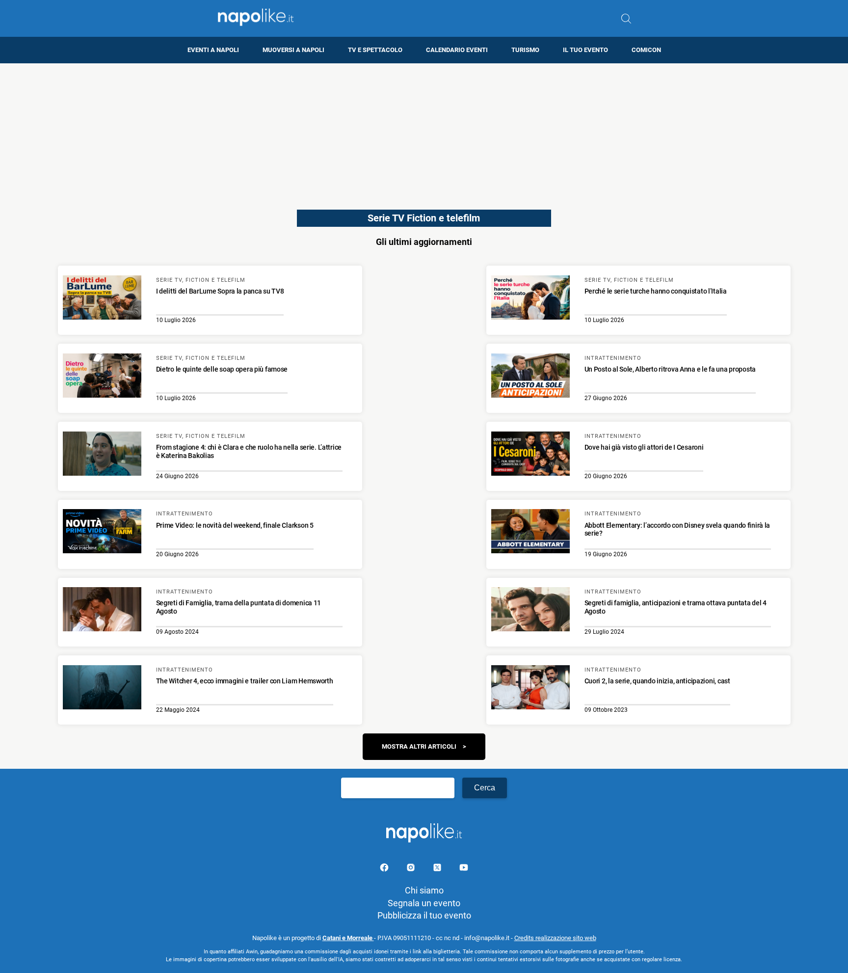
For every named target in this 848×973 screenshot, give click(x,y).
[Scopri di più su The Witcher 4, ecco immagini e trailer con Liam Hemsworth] (102, 688)
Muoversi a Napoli (293, 50)
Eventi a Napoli (213, 50)
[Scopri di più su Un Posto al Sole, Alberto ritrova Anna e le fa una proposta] (530, 377)
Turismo (525, 50)
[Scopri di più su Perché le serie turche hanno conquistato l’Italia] (530, 299)
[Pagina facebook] (385, 869)
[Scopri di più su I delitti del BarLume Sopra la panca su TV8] (102, 299)
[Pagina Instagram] (411, 869)
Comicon (646, 50)
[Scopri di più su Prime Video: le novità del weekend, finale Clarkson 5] (102, 532)
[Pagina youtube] (463, 869)
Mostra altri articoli (419, 746)
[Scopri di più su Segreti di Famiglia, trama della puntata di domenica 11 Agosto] (102, 610)
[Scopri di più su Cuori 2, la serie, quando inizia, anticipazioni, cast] (530, 688)
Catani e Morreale (348, 938)
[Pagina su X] (438, 869)
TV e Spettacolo (375, 50)
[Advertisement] (424, 132)
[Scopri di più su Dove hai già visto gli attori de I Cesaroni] (530, 455)
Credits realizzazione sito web (555, 938)
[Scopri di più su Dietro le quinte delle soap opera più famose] (102, 377)
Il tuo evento (585, 50)
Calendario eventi (457, 50)
